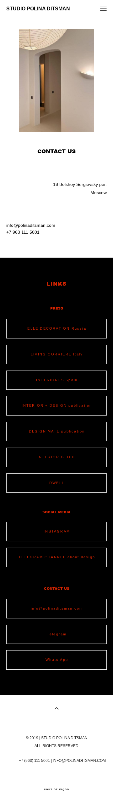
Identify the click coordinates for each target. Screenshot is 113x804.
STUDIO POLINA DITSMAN (38, 8)
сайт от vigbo (56, 789)
